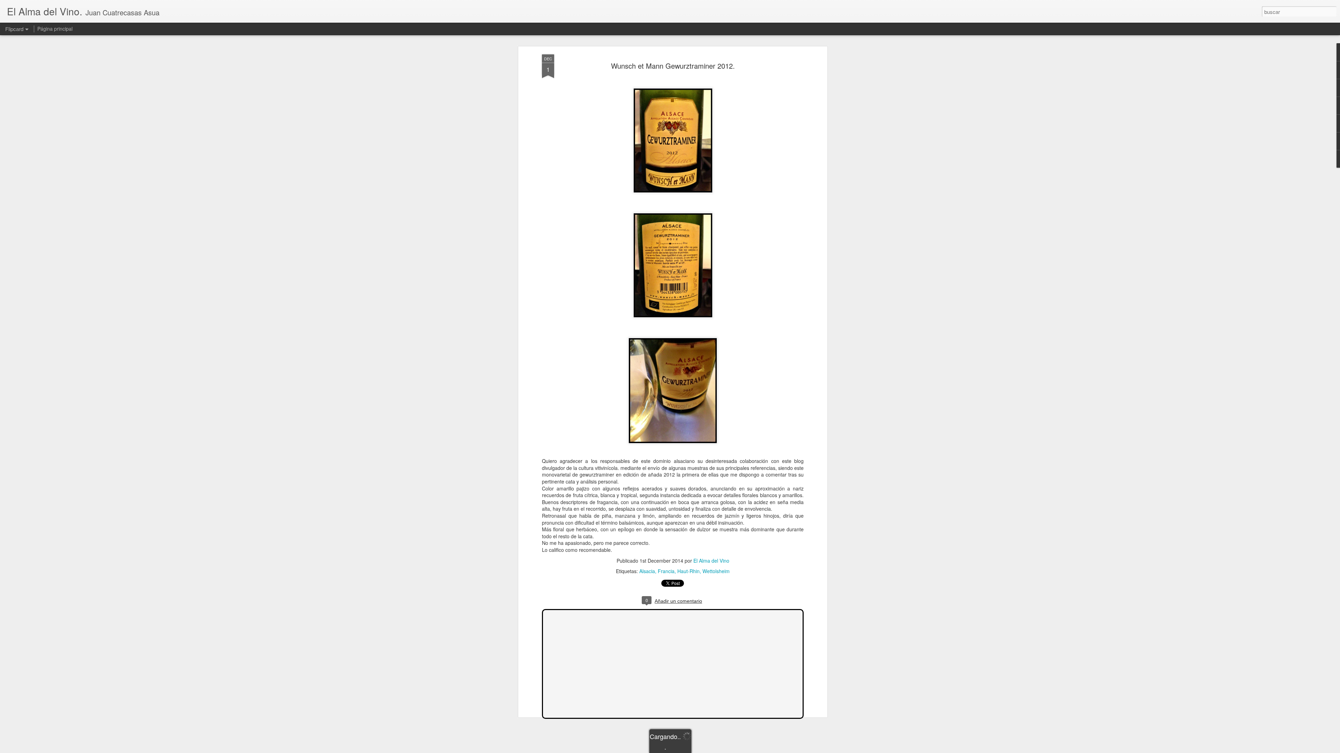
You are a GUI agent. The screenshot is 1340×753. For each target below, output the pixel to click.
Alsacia (647, 571)
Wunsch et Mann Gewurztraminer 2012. (673, 66)
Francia (666, 571)
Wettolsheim (716, 571)
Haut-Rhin (688, 571)
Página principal (55, 28)
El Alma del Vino (711, 560)
